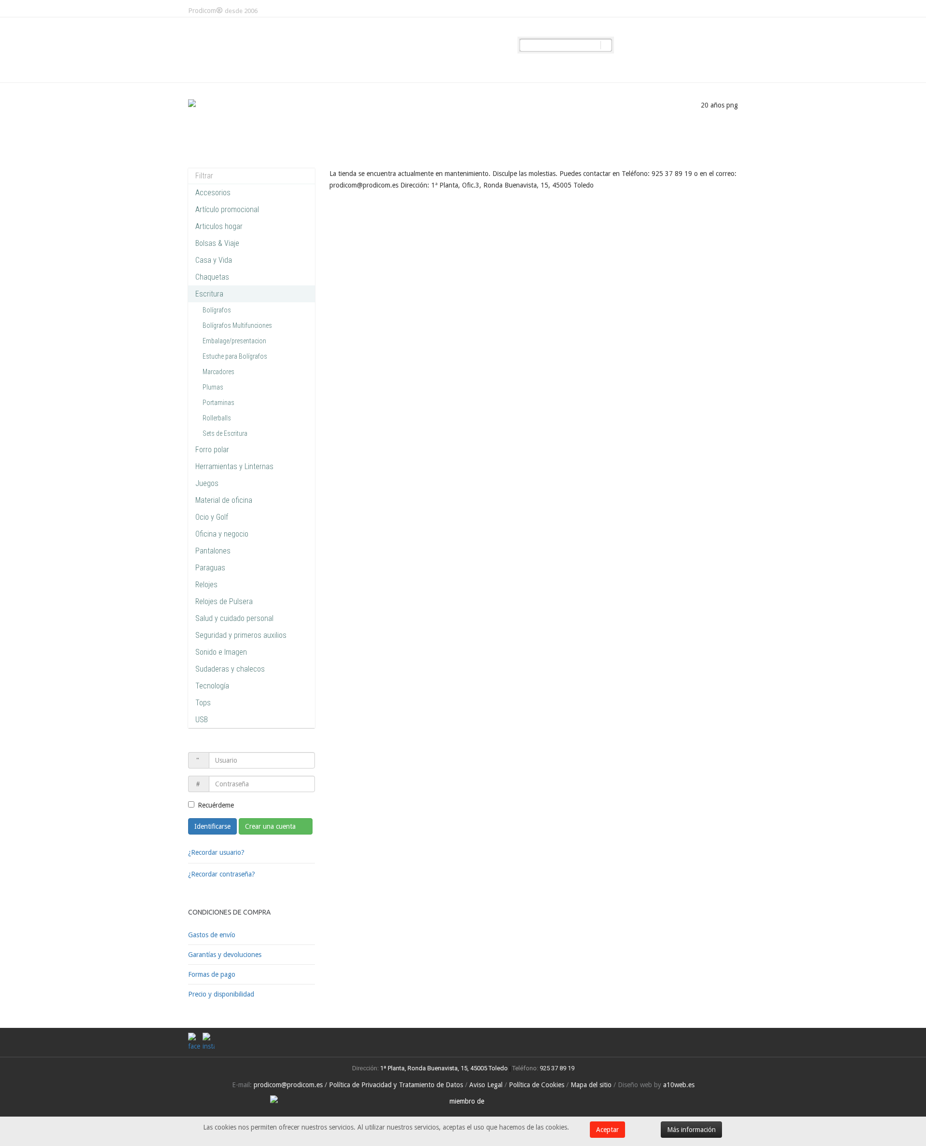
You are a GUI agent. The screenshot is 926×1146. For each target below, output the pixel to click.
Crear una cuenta (271, 826)
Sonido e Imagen (221, 652)
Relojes (206, 584)
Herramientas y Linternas (234, 466)
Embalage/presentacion (234, 341)
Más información (691, 1129)
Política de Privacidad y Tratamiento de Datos (396, 1085)
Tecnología (212, 685)
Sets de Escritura (225, 433)
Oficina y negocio (221, 534)
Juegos (206, 483)
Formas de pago (211, 974)
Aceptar (607, 1129)
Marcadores (218, 372)
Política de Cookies (536, 1085)
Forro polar (212, 449)
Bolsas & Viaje (217, 243)
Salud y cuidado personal (234, 618)
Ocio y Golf (211, 517)
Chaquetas (212, 277)
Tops (203, 702)
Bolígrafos (217, 310)
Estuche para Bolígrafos (235, 356)
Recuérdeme (216, 805)
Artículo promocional (227, 209)
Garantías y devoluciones (224, 954)
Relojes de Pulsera (224, 601)
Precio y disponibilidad (221, 994)
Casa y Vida (213, 260)
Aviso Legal (486, 1085)
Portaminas (218, 402)
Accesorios (213, 192)
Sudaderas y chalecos (230, 669)
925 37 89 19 (557, 1068)
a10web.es (678, 1085)
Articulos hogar (219, 226)
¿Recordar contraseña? (221, 874)
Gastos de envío (211, 935)
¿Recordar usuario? (216, 852)
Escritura (209, 293)
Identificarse (212, 826)
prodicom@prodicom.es (288, 1085)
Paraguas (210, 567)
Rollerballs (217, 418)
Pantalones (213, 550)
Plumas (213, 387)
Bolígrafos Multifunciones (237, 325)
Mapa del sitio (591, 1085)
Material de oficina (223, 500)
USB (201, 719)
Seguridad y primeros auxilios (240, 635)
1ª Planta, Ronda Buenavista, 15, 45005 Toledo (443, 1068)
